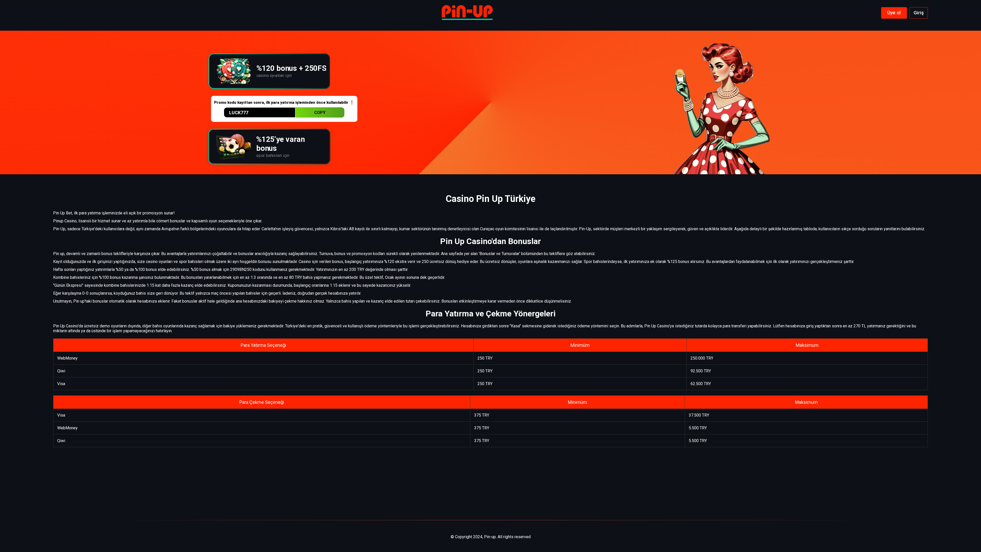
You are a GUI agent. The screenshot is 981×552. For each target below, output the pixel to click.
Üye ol (894, 13)
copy (319, 112)
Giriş (919, 13)
